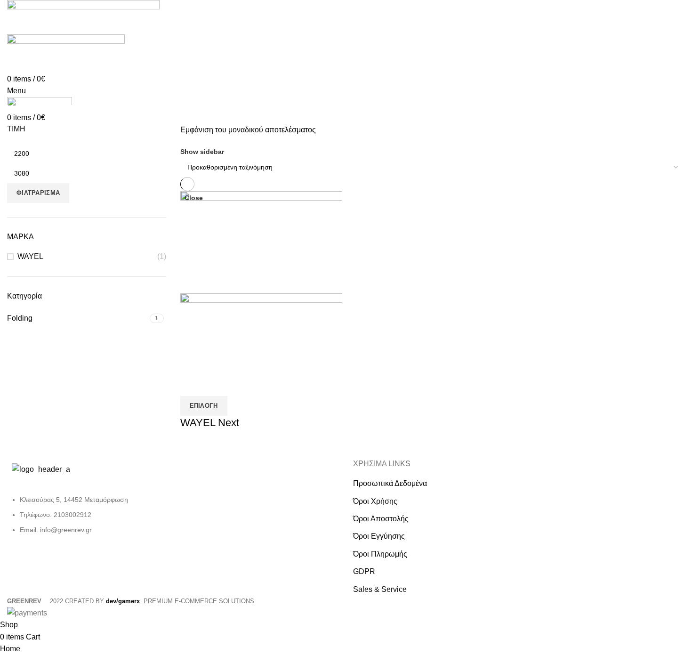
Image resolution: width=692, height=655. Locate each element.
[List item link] (86, 519)
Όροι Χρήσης (375, 501)
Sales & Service (380, 589)
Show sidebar (202, 151)
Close (194, 197)
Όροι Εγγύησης (379, 536)
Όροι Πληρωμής (380, 554)
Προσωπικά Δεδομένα (390, 483)
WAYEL (30, 256)
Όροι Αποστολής (381, 519)
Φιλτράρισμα (38, 192)
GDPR (364, 571)
